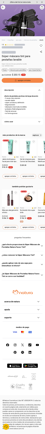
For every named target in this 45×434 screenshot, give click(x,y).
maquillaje (10, 40)
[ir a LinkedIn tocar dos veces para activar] (30, 352)
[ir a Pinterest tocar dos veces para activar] (15, 352)
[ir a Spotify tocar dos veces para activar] (22, 352)
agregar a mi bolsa (10, 176)
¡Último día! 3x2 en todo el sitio (20, 2)
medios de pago (22, 327)
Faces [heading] (4, 157)
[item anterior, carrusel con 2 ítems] (6, 22)
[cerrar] (42, 2)
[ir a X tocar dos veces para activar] (22, 345)
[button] (41, 46)
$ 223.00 (23, 216)
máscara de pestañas (30, 40)
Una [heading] (3, 208)
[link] (10, 161)
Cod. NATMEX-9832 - (8, 66)
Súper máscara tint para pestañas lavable (16, 58)
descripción (9, 90)
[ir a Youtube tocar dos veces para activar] (37, 345)
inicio (3, 40)
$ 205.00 (5, 165)
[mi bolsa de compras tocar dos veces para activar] (42, 7)
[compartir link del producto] (41, 52)
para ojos (19, 40)
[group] (20, 2)
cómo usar (8, 122)
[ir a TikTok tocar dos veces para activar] (30, 345)
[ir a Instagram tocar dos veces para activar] (15, 345)
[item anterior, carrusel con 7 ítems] (4, 2)
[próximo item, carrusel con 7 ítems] (37, 2)
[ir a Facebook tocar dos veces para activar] (7, 345)
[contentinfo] (16, 157)
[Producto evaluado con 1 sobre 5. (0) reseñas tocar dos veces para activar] (19, 45)
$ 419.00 (5, 216)
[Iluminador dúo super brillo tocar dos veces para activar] (22, 221)
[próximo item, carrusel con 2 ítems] (39, 22)
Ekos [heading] (39, 208)
